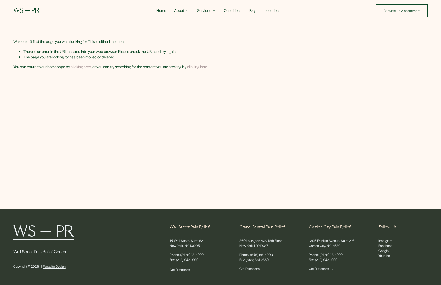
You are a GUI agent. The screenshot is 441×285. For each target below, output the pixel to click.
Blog (252, 10)
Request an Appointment (402, 10)
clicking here (81, 66)
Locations (272, 10)
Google (383, 250)
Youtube (384, 255)
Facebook (385, 245)
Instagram (385, 240)
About (179, 10)
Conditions (232, 10)
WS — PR (26, 11)
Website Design (54, 266)
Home (161, 10)
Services (204, 10)
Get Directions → (182, 269)
